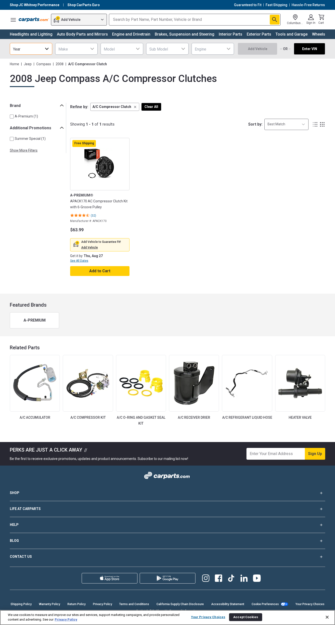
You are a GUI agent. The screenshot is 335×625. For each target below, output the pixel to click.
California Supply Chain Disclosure (180, 604)
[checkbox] (12, 116)
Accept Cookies (245, 617)
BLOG (14, 541)
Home (14, 64)
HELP (14, 525)
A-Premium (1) (26, 116)
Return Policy (76, 604)
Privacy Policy (102, 604)
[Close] (327, 617)
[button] (114, 107)
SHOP (14, 493)
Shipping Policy (21, 604)
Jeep (28, 64)
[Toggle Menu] (13, 19)
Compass (43, 64)
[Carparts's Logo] (34, 20)
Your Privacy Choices (310, 604)
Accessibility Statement (227, 604)
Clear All (151, 107)
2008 (60, 64)
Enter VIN (309, 49)
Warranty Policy (49, 604)
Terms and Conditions (134, 604)
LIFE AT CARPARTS (25, 509)
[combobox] (31, 49)
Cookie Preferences (265, 604)
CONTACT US (21, 557)
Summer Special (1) (30, 139)
